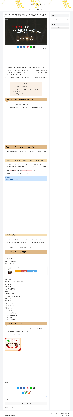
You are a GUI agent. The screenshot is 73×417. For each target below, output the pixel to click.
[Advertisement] (26, 57)
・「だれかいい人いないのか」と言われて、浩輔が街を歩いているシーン (26, 89)
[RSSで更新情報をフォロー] (29, 393)
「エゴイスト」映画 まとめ (16, 94)
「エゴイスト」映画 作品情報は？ (18, 93)
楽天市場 (24, 271)
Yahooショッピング (32, 271)
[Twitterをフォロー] (23, 393)
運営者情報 (67, 413)
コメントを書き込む (25, 403)
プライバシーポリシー (55, 413)
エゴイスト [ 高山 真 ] (19, 267)
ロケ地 (7, 382)
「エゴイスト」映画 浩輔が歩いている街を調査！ (21, 87)
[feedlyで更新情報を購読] (26, 393)
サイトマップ (62, 413)
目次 (24, 83)
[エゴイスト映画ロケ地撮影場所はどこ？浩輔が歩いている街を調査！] (24, 47)
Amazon (18, 271)
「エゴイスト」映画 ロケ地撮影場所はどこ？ (20, 86)
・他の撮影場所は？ (16, 91)
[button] (68, 19)
